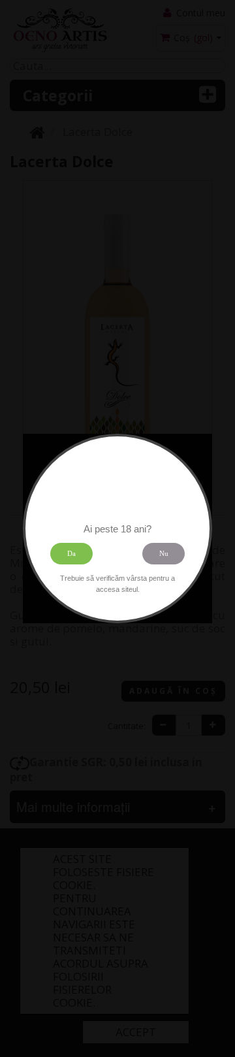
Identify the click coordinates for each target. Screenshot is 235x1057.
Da (71, 553)
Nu (163, 553)
